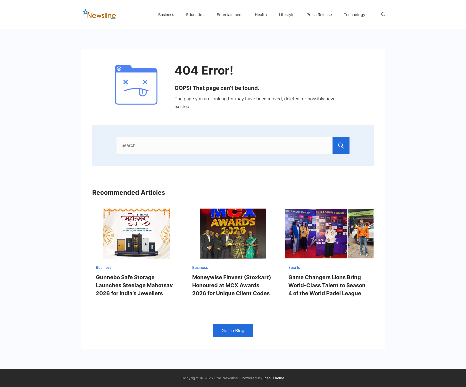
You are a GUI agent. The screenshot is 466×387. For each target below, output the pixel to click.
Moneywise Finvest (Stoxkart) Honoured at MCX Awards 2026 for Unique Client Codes (231, 285)
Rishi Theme (274, 378)
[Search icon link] (382, 14)
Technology (354, 14)
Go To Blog (233, 330)
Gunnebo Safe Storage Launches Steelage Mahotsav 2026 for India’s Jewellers (134, 285)
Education (195, 14)
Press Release (319, 14)
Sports (294, 267)
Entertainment (230, 14)
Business (166, 14)
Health (261, 14)
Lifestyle (286, 14)
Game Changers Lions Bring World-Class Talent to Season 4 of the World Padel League (327, 285)
